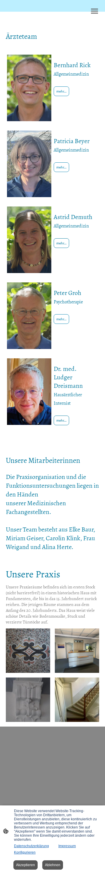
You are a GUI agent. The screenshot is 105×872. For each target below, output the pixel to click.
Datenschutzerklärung (31, 846)
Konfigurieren (25, 852)
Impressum (67, 846)
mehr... (61, 91)
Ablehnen (52, 865)
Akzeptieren (25, 865)
